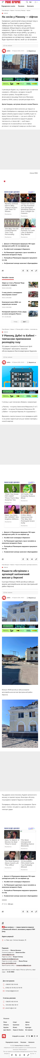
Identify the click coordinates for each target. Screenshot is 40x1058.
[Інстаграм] (34, 1036)
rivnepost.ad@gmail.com (23, 965)
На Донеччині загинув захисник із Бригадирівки (20, 263)
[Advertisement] (20, 150)
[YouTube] (32, 1036)
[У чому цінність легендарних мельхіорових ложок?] (33, 294)
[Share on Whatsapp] (20, 1055)
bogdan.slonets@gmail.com (10, 959)
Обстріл (10, 904)
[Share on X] (16, 1055)
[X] (29, 1036)
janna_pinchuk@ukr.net (9, 963)
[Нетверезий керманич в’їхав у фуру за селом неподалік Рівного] (33, 314)
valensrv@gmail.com (8, 954)
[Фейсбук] (27, 1036)
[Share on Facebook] (12, 1055)
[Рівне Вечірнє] (15, 2)
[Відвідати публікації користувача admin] (4, 51)
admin (8, 50)
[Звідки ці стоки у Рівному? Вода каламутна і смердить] (33, 285)
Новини (6, 13)
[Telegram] (37, 1036)
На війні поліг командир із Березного (17, 249)
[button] (3, 2)
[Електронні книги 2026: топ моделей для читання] (33, 304)
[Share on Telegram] (24, 1055)
